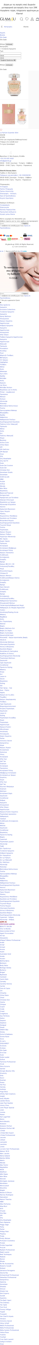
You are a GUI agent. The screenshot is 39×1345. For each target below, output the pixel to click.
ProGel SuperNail (6, 1245)
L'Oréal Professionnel (7, 1135)
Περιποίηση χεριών (7, 842)
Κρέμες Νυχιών (5, 532)
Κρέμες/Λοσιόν (5, 727)
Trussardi (3, 1314)
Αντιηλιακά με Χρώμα (8, 775)
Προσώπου (4, 394)
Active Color (4, 442)
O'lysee (2, 1211)
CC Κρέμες (4, 360)
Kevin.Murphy (5, 1121)
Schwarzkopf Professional (9, 1275)
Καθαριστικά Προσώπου (8, 601)
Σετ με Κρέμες (5, 858)
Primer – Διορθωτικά (7, 392)
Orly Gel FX (4, 461)
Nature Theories (5, 1199)
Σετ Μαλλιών (4, 862)
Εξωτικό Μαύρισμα (7, 786)
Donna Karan (4, 1036)
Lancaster (3, 1142)
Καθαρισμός (4, 816)
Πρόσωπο (3, 346)
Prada (2, 1236)
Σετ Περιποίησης (6, 621)
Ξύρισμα (3, 819)
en (2, 251)
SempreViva (4, 743)
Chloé (2, 997)
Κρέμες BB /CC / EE (7, 564)
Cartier (2, 986)
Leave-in (3, 676)
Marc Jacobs (4, 1153)
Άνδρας (2, 800)
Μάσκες (3, 614)
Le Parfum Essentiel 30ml (9, 133)
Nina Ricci (3, 1206)
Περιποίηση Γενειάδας (8, 718)
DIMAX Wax (4, 1030)
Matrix (2, 1160)
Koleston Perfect (6, 1126)
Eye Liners (3, 374)
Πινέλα (2, 408)
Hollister (3, 1089)
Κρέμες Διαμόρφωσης (8, 699)
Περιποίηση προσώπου (8, 814)
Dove (2, 1039)
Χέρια (2, 745)
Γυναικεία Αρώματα (9, 49)
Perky (2, 1227)
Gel (1, 686)
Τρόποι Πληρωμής (6, 189)
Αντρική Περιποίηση (7, 708)
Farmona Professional (8, 1062)
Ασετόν (2, 507)
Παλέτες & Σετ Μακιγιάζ (9, 424)
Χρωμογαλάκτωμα (6, 635)
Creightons (4, 1014)
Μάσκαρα (3, 371)
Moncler (3, 1179)
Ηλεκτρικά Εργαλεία (7, 644)
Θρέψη (2, 562)
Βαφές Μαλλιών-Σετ (7, 628)
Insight (2, 1096)
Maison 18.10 (4, 1151)
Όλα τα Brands (5, 929)
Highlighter (4, 362)
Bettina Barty (4, 961)
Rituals (2, 1261)
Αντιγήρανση (4, 557)
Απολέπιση (4, 731)
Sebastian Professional (8, 1277)
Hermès (2, 1087)
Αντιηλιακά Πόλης (6, 550)
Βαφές (2, 626)
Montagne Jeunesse (7, 1181)
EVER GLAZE (4, 477)
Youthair (3, 1337)
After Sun (3, 759)
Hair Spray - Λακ (6, 688)
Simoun (2, 1289)
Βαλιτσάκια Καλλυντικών (9, 406)
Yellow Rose (4, 1332)
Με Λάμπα (3, 539)
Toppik (2, 1312)
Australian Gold (5, 954)
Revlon (2, 1259)
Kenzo (2, 1119)
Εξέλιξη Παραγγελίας (8, 210)
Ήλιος (2, 754)
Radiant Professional (7, 1250)
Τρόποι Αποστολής (7, 191)
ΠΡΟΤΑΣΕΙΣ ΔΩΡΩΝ (7, 924)
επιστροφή (9, 44)
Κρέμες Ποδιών (5, 534)
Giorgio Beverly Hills (7, 1071)
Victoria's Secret (6, 741)
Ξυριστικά (3, 839)
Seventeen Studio (6, 472)
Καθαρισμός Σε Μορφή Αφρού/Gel (12, 608)
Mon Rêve (3, 488)
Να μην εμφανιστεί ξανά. (11, 300)
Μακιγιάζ (3, 344)
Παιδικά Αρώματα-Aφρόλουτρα (11, 337)
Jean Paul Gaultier (6, 1103)
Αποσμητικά (4, 319)
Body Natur (4, 965)
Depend (3, 1020)
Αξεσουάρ (3, 401)
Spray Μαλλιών (5, 316)
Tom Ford (3, 1307)
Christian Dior (5, 470)
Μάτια (2, 367)
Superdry (3, 1298)
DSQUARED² (4, 1043)
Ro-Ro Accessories (7, 1264)
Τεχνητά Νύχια (5, 525)
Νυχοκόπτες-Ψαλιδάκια (8, 516)
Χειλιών (2, 399)
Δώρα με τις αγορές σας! (16, 4)
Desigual (3, 1025)
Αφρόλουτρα (4, 323)
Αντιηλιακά (4, 546)
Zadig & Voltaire (5, 1342)
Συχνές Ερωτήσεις (6, 198)
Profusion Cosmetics (7, 1241)
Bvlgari (2, 972)
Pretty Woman (5, 1238)
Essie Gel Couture (6, 465)
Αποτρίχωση (4, 734)
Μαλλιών (3, 791)
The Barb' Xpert (5, 1300)
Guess (2, 1082)
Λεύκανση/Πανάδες (7, 566)
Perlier (2, 738)
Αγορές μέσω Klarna (7, 214)
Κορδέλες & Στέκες (7, 653)
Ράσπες (2, 514)
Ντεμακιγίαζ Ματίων (7, 603)
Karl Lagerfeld (5, 1117)
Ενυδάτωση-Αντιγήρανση (9, 821)
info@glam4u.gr (5, 161)
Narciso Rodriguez (6, 1195)
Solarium (3, 764)
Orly (1, 456)
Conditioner (4, 665)
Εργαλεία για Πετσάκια (8, 518)
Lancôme (3, 1144)
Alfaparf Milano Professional (10, 940)
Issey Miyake (4, 1098)
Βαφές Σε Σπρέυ (6, 631)
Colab (2, 1009)
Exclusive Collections (7, 309)
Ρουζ (2, 353)
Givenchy (3, 1073)
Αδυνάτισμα (4, 729)
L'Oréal (2, 1131)
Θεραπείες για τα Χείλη (8, 390)
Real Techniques (6, 1254)
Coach (2, 1007)
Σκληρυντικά (4, 495)
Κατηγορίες (8, 27)
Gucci (2, 1078)
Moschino (3, 1188)
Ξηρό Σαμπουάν (5, 663)
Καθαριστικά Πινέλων (7, 419)
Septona (3, 1282)
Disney (2, 1032)
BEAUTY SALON (6, 926)
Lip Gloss (3, 385)
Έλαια (2, 672)
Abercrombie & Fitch (7, 931)
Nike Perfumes (5, 1204)
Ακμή (2, 569)
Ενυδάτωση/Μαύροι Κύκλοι (10, 578)
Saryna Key (4, 1273)
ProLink (2, 1247)
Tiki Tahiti (3, 1305)
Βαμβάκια (3, 617)
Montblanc (4, 1183)
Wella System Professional (9, 1330)
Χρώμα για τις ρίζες (7, 695)
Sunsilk (2, 1296)
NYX (1, 1208)
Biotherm (3, 963)
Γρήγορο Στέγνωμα (7, 500)
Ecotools (3, 1046)
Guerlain (3, 1080)
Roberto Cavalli (5, 1266)
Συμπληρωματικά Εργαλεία (9, 422)
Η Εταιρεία (4, 187)
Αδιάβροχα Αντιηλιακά (8, 773)
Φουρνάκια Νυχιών (7, 520)
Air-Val (2, 936)
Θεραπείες (4, 491)
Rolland (2, 1268)
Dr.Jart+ (3, 1041)
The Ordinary (4, 1303)
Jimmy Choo (4, 1105)
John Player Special (7, 1108)
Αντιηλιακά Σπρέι (6, 793)
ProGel (2, 481)
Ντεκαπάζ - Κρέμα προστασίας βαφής (14, 637)
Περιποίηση (4, 530)
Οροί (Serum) (4, 587)
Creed (2, 1011)
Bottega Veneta (5, 968)
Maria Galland (5, 1156)
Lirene (2, 1147)
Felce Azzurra (5, 1066)
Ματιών (2, 397)
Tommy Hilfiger (5, 1309)
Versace (3, 1319)
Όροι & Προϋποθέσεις (8, 196)
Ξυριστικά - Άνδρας (7, 917)
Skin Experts (4, 1293)
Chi (1, 991)
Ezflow (2, 484)
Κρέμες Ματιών (5, 575)
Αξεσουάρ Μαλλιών (7, 642)
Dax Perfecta (4, 1016)
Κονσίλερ (3, 351)
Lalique (2, 1140)
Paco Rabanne (5, 1222)
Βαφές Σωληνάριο (6, 633)
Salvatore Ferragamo (7, 1270)
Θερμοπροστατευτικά (8, 706)
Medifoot (3, 1172)
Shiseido (3, 1286)
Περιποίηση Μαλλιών (7, 658)
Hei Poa (3, 1085)
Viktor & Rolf (4, 1323)
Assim (2, 952)
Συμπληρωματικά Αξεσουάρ (10, 656)
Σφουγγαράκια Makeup (8, 410)
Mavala (2, 486)
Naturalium (4, 1197)
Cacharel (3, 977)
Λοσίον (2, 610)
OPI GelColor (4, 449)
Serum (2, 679)
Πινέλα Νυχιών (5, 906)
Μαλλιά (2, 624)
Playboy (3, 1234)
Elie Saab (3, 37)
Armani (2, 947)
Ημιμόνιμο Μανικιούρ (7, 536)
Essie (2, 463)
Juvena (2, 1112)
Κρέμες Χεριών (5, 747)
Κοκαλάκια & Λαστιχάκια (9, 651)
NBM (1, 479)
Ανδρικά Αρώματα (6, 325)
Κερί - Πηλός (4, 690)
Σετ (1, 433)
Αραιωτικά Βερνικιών (7, 509)
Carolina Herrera (6, 984)
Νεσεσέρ (3, 403)
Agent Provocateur (7, 933)
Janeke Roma (5, 1101)
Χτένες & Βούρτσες (7, 647)
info (23, 251)
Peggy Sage (4, 1225)
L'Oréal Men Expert (7, 1133)
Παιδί (2, 846)
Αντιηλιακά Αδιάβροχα (8, 548)
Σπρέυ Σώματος (5, 736)
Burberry (3, 970)
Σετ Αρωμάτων (5, 855)
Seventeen (3, 475)
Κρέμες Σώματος (6, 321)
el (0, 251)
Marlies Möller (5, 1158)
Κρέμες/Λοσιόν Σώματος (9, 812)
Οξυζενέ (3, 640)
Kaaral (2, 1114)
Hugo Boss (4, 1092)
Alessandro (4, 938)
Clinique (3, 1004)
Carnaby (3, 981)
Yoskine (3, 1335)
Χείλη (2, 381)
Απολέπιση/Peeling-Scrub (9, 612)
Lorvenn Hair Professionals (9, 1149)
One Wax (3, 1213)
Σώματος (3, 777)
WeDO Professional (7, 1325)
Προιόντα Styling (6, 667)
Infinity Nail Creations (7, 1094)
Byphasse (3, 975)
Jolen (2, 1110)
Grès (1, 1075)
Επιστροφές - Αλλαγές (8, 193)
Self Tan (3, 761)
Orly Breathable (5, 458)
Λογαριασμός (5, 205)
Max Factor (4, 1165)
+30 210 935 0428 (7, 158)
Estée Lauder (4, 1057)
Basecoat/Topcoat (6, 493)
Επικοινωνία (4, 207)
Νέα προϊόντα (5, 305)
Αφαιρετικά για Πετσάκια (9, 497)
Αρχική (2, 33)
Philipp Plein (4, 1231)
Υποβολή (25, 223)
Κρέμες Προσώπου (7, 553)
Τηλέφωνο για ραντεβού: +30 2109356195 (15, 175)
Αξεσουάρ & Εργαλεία (8, 504)
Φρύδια (2, 376)
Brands (26, 27)
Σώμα (2, 720)
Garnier (2, 1069)
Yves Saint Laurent (6, 1339)
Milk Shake (4, 1174)
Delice (2, 1018)
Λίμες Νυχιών (5, 511)
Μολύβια (3, 378)
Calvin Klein (4, 979)
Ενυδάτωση (4, 555)
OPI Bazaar (4, 452)
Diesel (2, 1027)
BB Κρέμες (4, 358)
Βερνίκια (3, 440)
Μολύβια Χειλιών (6, 387)
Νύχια (2, 438)
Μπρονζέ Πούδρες (6, 355)
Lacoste (3, 1137)
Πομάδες (3, 697)
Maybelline (4, 1167)
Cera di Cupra (5, 988)
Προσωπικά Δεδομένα (8, 212)
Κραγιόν (3, 383)
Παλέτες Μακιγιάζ (6, 436)
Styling (2, 683)
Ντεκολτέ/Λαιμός (6, 571)
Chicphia (3, 993)
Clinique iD (4, 573)
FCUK (2, 1064)
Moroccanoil (4, 1186)
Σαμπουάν (3, 660)
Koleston (3, 1124)
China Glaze (4, 445)
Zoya (2, 454)
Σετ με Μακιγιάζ (6, 860)
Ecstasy (3, 1048)
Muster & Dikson (6, 1192)
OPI (1, 447)
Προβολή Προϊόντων (8, 60)
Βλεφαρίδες (4, 413)
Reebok (2, 1257)
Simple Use (4, 1291)
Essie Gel (3, 468)
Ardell (2, 942)
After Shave (4, 335)
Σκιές (2, 369)
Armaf (2, 945)
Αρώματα (3, 307)
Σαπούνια (3, 752)
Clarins (2, 1002)
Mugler (2, 1190)
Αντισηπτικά (4, 750)
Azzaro (2, 958)
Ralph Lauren (4, 1252)
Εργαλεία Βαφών (6, 649)
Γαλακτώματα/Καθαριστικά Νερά (12, 605)
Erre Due (3, 1053)
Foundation (4, 348)
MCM (2, 1169)
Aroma (2, 949)
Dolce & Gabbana (6, 1034)
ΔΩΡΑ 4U (3, 922)
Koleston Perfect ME (7, 1128)
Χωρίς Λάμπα (5, 541)
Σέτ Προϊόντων (5, 848)
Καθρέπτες (4, 417)
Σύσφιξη (3, 559)
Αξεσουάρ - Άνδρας (7, 919)
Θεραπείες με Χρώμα (7, 502)
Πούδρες (3, 364)
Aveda (2, 956)
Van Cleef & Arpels (6, 1316)
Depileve (3, 1023)
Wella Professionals (7, 1328)
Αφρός (2, 692)
